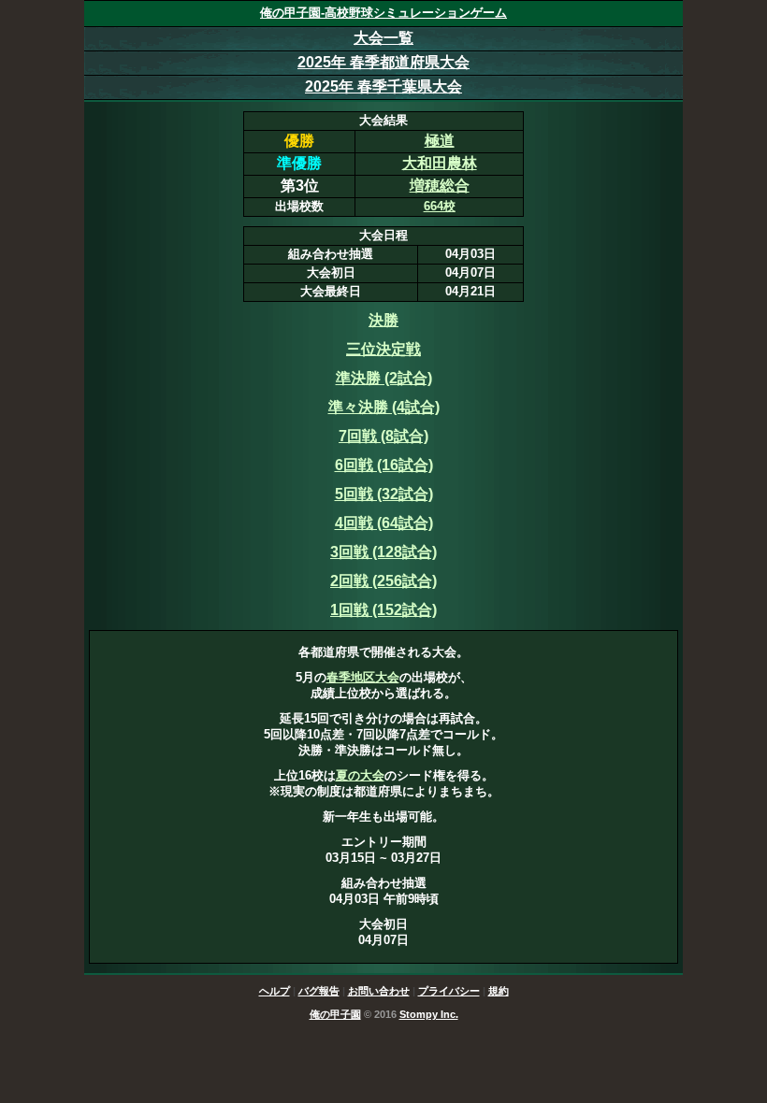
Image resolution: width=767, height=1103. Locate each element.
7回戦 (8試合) (383, 436)
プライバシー (449, 990)
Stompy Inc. (428, 1014)
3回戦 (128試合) (383, 552)
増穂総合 (440, 185)
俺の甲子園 (335, 1014)
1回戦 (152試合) (383, 610)
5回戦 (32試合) (384, 494)
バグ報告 (319, 990)
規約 (498, 990)
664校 (440, 206)
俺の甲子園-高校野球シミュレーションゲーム (383, 13)
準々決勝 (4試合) (384, 407)
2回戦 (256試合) (383, 581)
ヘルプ (274, 990)
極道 (440, 141)
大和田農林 (439, 163)
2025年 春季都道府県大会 (383, 62)
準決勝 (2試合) (384, 378)
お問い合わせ (379, 990)
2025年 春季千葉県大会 (383, 86)
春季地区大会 (362, 677)
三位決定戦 (383, 349)
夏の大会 (360, 775)
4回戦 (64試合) (384, 523)
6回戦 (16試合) (384, 465)
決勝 (383, 320)
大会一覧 (383, 38)
